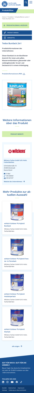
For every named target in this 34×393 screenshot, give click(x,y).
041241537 (9, 178)
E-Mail (8, 174)
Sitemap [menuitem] (4, 390)
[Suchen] (26, 2)
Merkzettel (11, 38)
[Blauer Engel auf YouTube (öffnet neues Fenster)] (12, 382)
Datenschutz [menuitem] (12, 388)
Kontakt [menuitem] (4, 388)
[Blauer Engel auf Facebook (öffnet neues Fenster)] (17, 382)
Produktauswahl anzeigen (16, 25)
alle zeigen (16, 346)
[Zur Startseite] (12, 4)
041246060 (9, 176)
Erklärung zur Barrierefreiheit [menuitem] (17, 390)
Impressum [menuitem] (21, 388)
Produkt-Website (17, 134)
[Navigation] (30, 2)
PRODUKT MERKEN (12, 32)
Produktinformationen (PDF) (12, 74)
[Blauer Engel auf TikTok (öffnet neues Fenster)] (21, 382)
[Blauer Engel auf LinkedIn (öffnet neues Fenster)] (3, 382)
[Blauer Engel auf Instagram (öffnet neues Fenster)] (7, 382)
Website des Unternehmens (13, 182)
